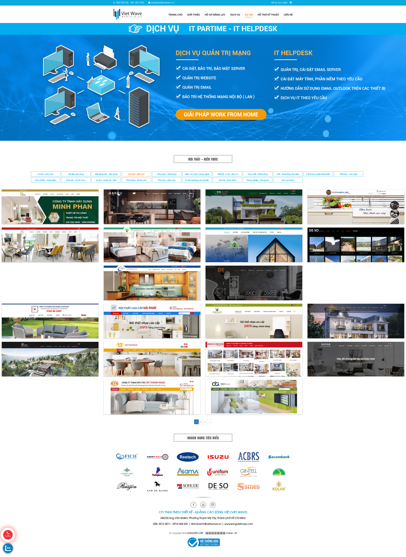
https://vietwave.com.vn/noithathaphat (152, 323)
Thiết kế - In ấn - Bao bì (227, 174)
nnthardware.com (356, 209)
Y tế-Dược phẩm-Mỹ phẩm (318, 174)
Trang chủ (175, 14)
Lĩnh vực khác (288, 180)
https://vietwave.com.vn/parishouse (356, 323)
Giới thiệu (193, 14)
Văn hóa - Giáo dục (167, 180)
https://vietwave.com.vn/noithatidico (254, 361)
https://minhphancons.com (50, 209)
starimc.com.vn (50, 323)
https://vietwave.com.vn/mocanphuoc (253, 285)
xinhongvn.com (152, 285)
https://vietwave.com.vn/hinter (356, 361)
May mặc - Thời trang (166, 174)
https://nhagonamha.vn (254, 247)
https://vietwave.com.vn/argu (152, 209)
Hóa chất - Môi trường (258, 174)
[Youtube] (203, 505)
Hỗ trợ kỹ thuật (268, 14)
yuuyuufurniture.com (152, 247)
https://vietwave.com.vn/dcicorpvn (254, 399)
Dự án (249, 14)
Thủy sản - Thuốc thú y (76, 180)
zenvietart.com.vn (50, 361)
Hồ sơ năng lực (215, 14)
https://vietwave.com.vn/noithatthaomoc (50, 247)
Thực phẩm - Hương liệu (45, 180)
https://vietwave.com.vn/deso (355, 247)
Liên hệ (288, 14)
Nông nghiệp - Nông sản (258, 180)
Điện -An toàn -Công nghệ (197, 174)
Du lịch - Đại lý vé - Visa (106, 180)
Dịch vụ (235, 14)
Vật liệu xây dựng (76, 174)
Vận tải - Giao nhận (227, 180)
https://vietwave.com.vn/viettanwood (152, 361)
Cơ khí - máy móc (46, 174)
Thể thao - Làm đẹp (348, 174)
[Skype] (291, 2)
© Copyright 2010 (186, 532)
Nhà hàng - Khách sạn (136, 180)
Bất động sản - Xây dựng (106, 174)
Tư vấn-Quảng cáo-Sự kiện (197, 180)
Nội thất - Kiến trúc (136, 174)
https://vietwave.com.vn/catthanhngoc (152, 399)
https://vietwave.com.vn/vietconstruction (254, 209)
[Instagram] (213, 505)
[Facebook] (193, 505)
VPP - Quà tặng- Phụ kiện (288, 174)
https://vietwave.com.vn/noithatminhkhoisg (254, 323)
